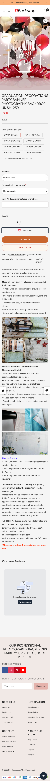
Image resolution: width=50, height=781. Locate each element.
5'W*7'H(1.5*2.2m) (12, 141)
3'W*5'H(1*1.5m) (11, 135)
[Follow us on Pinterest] (17, 670)
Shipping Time (33, 707)
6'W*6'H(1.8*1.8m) (33, 147)
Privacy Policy (7, 746)
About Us (5, 707)
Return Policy (33, 712)
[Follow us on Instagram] (11, 670)
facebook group (16, 254)
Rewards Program (9, 736)
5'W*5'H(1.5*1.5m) (33, 141)
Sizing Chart (32, 722)
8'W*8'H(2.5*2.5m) (12, 153)
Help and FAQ (7, 717)
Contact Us (6, 712)
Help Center (32, 740)
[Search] (9, 11)
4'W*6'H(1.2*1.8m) (32, 135)
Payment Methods (9, 741)
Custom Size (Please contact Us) (18, 158)
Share (4, 119)
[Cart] (45, 11)
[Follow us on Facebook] (5, 670)
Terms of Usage (8, 751)
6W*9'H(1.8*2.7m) (12, 147)
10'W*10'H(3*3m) (34, 153)
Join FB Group (7, 722)
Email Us (31, 750)
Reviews (31, 755)
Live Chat (31, 745)
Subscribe (40, 686)
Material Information (36, 717)
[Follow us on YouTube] (23, 670)
